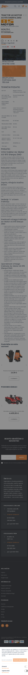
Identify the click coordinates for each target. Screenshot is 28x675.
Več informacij (5, 668)
